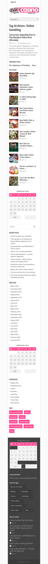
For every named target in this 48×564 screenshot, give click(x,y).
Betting (27, 412)
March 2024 (15, 286)
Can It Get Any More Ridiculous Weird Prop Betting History (23, 276)
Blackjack (13, 417)
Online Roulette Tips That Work (21, 236)
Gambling (14, 394)
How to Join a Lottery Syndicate (21, 251)
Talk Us (13, 2)
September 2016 (16, 297)
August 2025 (15, 320)
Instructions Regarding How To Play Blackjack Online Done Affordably (22, 37)
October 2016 (15, 294)
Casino (13, 388)
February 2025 (15, 337)
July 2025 (14, 323)
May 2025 (14, 329)
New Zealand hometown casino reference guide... (26, 87)
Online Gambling (15, 426)
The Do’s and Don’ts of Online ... (28, 167)
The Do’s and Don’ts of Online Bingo (23, 272)
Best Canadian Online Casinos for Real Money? (27, 133)
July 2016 (14, 303)
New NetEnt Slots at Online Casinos (27, 121)
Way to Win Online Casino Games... (27, 156)
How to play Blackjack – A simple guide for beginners (22, 255)
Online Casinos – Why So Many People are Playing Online (21, 260)
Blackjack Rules (25, 43)
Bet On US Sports (16, 412)
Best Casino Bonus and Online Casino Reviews (26, 110)
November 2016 (16, 292)
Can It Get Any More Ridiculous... (27, 178)
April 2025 (14, 331)
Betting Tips (14, 383)
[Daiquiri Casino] (24, 13)
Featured (14, 391)
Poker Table (15, 400)
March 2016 (15, 309)
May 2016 (14, 306)
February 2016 (15, 312)
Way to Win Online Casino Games (22, 269)
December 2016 (16, 289)
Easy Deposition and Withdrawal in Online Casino (22, 536)
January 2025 (15, 340)
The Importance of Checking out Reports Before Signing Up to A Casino (21, 241)
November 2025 (16, 314)
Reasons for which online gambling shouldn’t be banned (22, 265)
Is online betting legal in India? (28, 98)
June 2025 (14, 326)
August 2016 (15, 300)
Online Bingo (15, 397)
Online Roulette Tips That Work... (27, 74)
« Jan (14, 217)
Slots (11, 431)
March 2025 (15, 334)
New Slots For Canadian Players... (27, 144)
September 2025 (16, 317)
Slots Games (15, 403)
